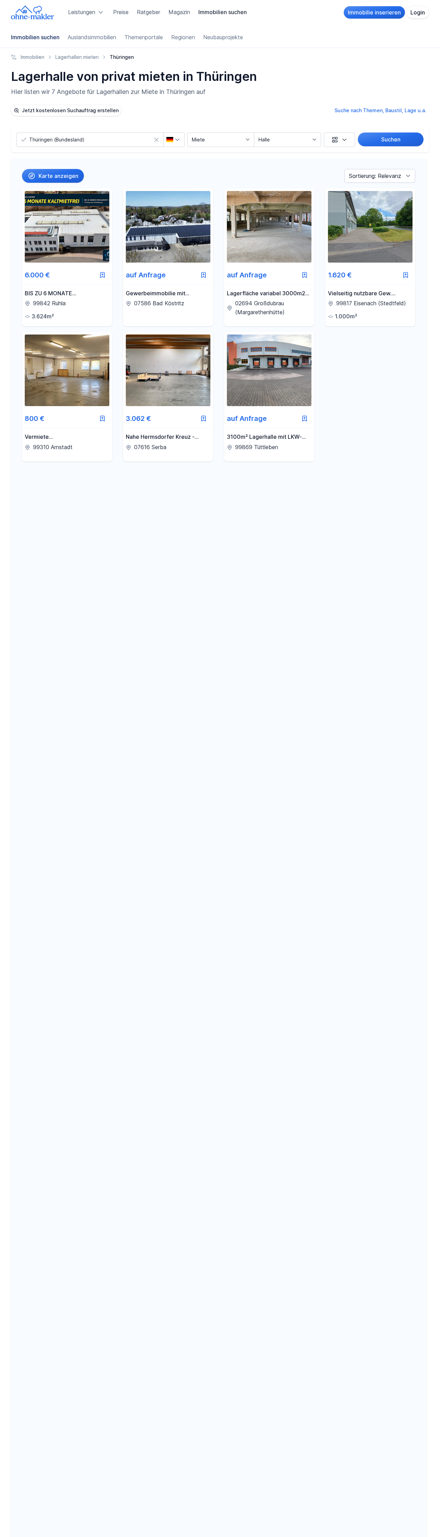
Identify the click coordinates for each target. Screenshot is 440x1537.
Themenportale (143, 37)
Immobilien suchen (222, 12)
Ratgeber (148, 12)
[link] (67, 257)
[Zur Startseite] (32, 12)
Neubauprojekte (223, 37)
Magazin (179, 12)
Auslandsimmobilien (92, 37)
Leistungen (81, 12)
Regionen (183, 37)
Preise (121, 12)
